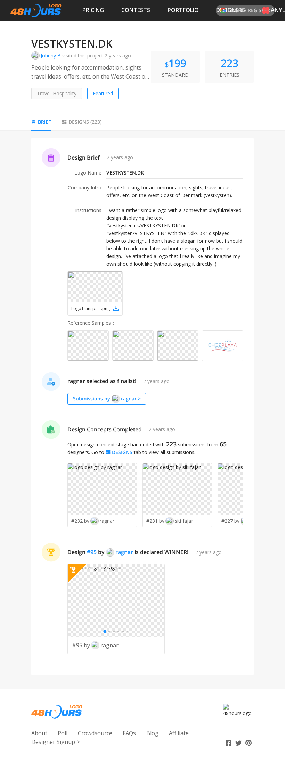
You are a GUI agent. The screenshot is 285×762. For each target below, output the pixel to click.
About (39, 733)
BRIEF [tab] (44, 122)
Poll (62, 733)
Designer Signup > (55, 742)
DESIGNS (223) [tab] (84, 122)
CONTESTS (135, 10)
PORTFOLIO (183, 10)
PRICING (93, 10)
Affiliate (179, 733)
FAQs (129, 733)
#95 (92, 552)
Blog (152, 733)
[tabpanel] (142, 406)
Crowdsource (95, 733)
